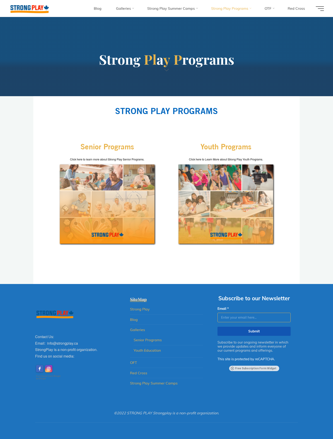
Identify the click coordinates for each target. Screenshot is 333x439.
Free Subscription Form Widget (255, 368)
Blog (134, 319)
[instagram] (48, 368)
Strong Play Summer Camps (154, 383)
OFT (133, 362)
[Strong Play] (29, 8)
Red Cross (138, 373)
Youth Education (147, 350)
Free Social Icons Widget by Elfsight (48, 377)
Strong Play (140, 309)
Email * (223, 308)
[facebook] (39, 368)
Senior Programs (148, 340)
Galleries (137, 329)
